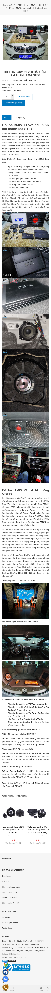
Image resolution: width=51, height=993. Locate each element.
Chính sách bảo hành (11, 887)
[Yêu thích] (13, 826)
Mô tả (6, 117)
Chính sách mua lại (10, 898)
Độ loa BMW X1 (17, 771)
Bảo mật (5, 881)
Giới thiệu (6, 917)
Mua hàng (25, 96)
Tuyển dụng (7, 928)
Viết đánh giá (30, 80)
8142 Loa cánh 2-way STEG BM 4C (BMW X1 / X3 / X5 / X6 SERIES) (37, 830)
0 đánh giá (17, 80)
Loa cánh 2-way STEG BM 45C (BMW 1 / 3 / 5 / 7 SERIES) (13, 830)
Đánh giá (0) (19, 117)
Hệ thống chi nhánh (10, 923)
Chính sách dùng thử (10, 903)
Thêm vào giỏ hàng (13, 102)
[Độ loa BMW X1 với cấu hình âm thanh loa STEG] (25, 42)
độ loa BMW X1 (14, 783)
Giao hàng (6, 876)
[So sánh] (19, 826)
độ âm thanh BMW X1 (33, 783)
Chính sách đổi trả (9, 892)
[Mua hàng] (31, 826)
